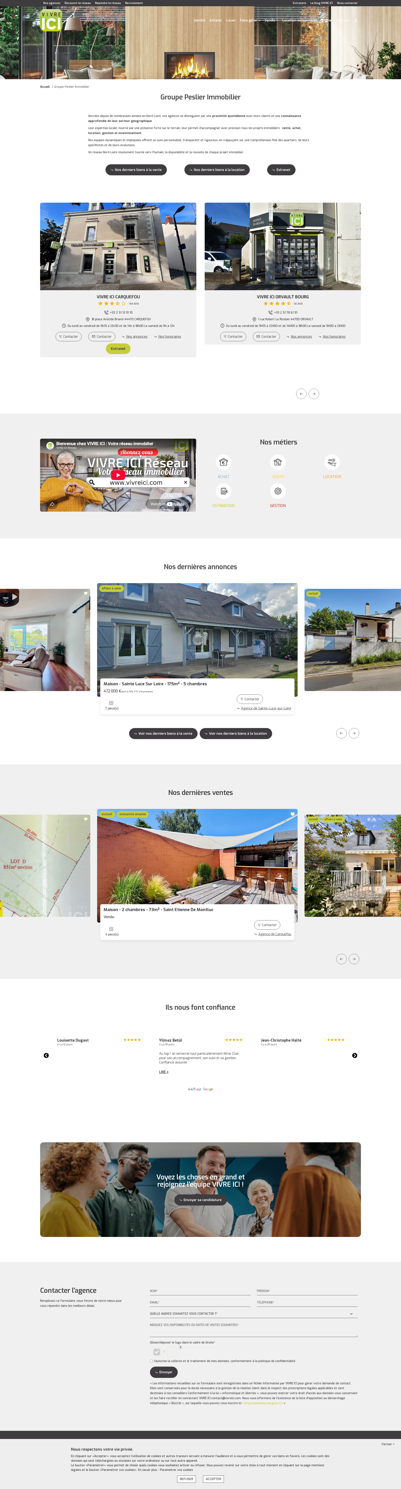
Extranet (283, 170)
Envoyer (166, 1372)
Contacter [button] (104, 336)
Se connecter (356, 20)
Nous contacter (347, 3)
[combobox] (254, 1314)
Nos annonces (136, 336)
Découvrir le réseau (78, 3)
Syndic (270, 20)
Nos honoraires (169, 336)
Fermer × (388, 1444)
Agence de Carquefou (274, 934)
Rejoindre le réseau (108, 3)
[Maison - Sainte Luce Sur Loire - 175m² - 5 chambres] (197, 640)
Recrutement (134, 3)
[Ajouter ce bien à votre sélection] (86, 593)
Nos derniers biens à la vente (138, 170)
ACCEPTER (213, 1479)
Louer (231, 20)
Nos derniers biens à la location (219, 170)
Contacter (70, 336)
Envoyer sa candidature (203, 1200)
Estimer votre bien (335, 20)
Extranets (299, 3)
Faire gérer (249, 20)
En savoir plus (148, 1470)
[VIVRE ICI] (51, 20)
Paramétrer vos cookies (176, 1470)
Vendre (199, 20)
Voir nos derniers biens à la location (238, 733)
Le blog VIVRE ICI (321, 3)
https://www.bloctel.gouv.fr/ (263, 1403)
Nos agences (51, 3)
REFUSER (186, 1479)
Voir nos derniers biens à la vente (165, 733)
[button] (118, 300)
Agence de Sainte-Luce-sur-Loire (266, 708)
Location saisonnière (299, 20)
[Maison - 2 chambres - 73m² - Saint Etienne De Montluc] (197, 866)
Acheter (215, 20)
